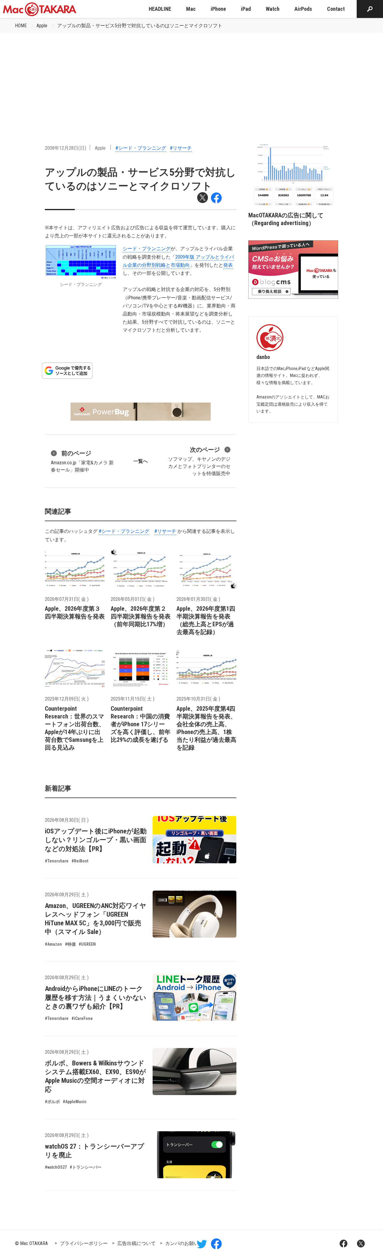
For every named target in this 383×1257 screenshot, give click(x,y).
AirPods (303, 9)
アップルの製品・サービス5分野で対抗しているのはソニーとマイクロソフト (139, 25)
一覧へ (140, 461)
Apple (42, 25)
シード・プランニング (147, 248)
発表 (228, 265)
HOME (21, 25)
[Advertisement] (191, 78)
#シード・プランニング (140, 148)
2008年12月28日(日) (65, 148)
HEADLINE (160, 9)
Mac (191, 9)
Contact (336, 9)
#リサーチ (181, 148)
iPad (246, 9)
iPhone (218, 9)
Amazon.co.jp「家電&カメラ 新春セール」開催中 (82, 461)
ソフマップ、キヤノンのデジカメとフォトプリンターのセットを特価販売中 (199, 461)
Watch (272, 9)
